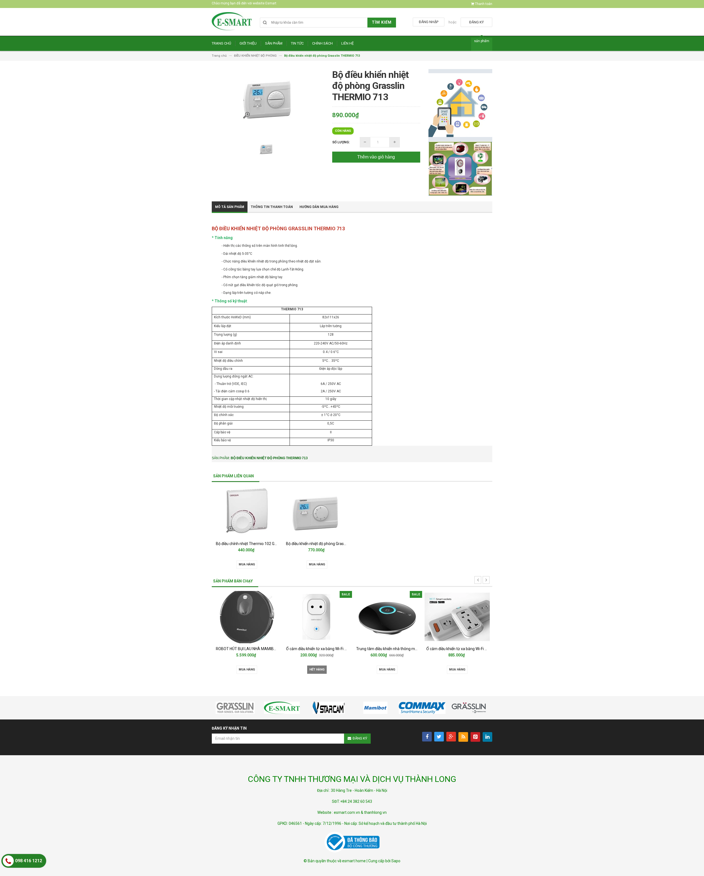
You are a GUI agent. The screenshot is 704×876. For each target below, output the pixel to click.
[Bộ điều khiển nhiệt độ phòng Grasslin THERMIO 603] (317, 512)
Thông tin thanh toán (272, 207)
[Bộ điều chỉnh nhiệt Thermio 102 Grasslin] (247, 512)
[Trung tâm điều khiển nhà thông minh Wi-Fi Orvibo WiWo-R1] (325, 617)
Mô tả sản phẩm (229, 207)
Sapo (395, 861)
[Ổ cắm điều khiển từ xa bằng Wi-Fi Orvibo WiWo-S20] (255, 617)
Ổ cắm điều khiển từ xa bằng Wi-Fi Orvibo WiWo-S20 (268, 649)
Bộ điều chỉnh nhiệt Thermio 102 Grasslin (251, 543)
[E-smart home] (232, 24)
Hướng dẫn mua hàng (319, 207)
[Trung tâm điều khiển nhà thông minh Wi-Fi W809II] (465, 617)
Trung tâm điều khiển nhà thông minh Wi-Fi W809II (477, 649)
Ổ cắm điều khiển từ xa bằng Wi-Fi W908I (398, 649)
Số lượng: (341, 142)
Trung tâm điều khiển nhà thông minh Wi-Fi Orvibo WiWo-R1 (345, 649)
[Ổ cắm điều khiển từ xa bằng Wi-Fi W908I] (395, 617)
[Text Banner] (460, 168)
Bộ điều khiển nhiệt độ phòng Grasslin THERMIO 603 (330, 543)
